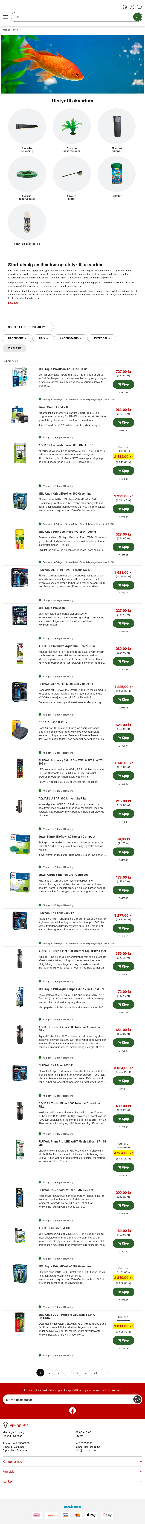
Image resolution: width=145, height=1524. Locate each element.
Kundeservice (12, 1461)
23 (95, 1372)
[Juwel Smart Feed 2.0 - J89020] (20, 415)
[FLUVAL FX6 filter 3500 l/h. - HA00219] (20, 920)
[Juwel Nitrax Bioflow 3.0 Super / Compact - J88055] (20, 844)
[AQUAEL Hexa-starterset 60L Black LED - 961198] (20, 453)
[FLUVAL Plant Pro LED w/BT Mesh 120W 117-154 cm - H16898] (20, 1149)
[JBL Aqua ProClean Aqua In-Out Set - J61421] (20, 376)
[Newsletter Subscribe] (137, 1399)
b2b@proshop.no (86, 1450)
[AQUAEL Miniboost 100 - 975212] (20, 1236)
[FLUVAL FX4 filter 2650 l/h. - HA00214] (20, 1073)
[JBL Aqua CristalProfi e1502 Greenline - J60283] (20, 501)
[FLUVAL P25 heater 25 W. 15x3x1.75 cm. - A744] (20, 1198)
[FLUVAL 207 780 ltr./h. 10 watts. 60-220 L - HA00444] (20, 692)
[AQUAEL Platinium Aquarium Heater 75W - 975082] (20, 654)
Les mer (13, 303)
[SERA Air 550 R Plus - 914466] (20, 730)
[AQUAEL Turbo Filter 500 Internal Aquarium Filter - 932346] (20, 958)
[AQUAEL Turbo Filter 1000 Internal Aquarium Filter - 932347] (20, 1111)
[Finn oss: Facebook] (72, 1410)
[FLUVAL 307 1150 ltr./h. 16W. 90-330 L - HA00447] (20, 577)
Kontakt (8, 1481)
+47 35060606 (84, 1443)
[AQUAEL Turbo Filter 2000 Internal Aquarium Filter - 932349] (20, 1035)
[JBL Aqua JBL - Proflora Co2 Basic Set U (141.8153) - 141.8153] (20, 1322)
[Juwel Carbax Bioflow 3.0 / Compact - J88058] (20, 882)
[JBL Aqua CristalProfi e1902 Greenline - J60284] (20, 1274)
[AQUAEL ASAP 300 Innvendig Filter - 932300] (20, 806)
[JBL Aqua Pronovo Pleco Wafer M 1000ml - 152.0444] (20, 539)
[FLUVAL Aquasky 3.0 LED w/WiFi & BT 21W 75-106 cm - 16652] (20, 768)
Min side (8, 1471)
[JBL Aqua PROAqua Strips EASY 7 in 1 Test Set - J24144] (20, 997)
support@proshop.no (88, 1446)
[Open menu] (5, 17)
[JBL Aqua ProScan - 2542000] (20, 615)
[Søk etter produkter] (137, 17)
